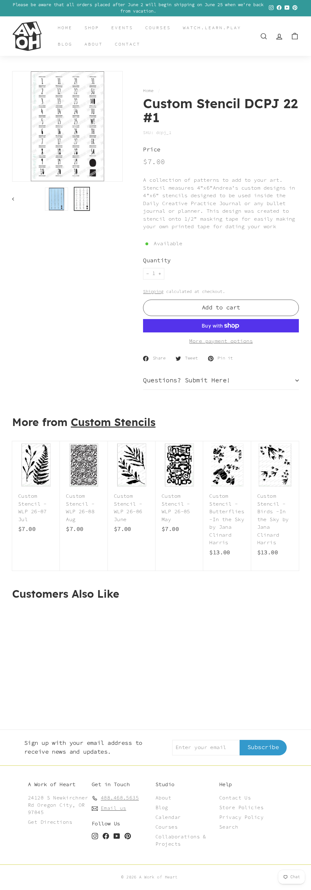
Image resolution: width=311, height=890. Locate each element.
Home (65, 27)
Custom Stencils (113, 423)
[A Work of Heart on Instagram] (95, 836)
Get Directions (50, 822)
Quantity (157, 261)
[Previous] (16, 198)
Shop (91, 27)
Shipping (153, 291)
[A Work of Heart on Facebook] (106, 836)
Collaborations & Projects (181, 840)
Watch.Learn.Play (212, 27)
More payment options (221, 341)
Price (151, 150)
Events (122, 27)
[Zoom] (67, 126)
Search (228, 827)
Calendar (168, 817)
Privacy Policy (241, 817)
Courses (158, 27)
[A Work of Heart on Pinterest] (128, 836)
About (93, 44)
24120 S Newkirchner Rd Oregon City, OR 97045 (58, 805)
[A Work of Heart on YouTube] (117, 836)
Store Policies (241, 808)
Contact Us (235, 798)
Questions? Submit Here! (187, 380)
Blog (65, 44)
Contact (127, 44)
